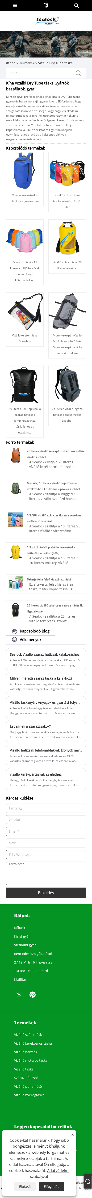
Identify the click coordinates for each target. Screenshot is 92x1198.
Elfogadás (51, 1186)
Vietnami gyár (25, 945)
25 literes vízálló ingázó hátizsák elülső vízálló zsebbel (67, 415)
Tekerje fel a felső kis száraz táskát (49, 579)
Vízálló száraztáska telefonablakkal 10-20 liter (67, 201)
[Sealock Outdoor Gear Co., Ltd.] (46, 20)
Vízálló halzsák (25, 1052)
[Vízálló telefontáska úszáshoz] (24, 311)
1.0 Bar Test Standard (31, 970)
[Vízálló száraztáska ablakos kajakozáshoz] (24, 170)
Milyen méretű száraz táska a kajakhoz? (41, 678)
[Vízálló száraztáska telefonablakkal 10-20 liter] (67, 170)
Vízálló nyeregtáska (29, 1095)
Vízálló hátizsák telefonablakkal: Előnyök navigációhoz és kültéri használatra (46, 750)
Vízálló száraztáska (29, 1034)
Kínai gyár (22, 936)
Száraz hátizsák (26, 1077)
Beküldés (46, 892)
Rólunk (19, 927)
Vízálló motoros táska (30, 1060)
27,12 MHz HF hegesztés (33, 962)
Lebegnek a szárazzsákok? (30, 726)
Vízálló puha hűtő (28, 1086)
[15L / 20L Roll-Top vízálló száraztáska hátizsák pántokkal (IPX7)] (15, 551)
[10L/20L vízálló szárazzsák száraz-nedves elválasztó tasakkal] (15, 519)
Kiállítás (20, 979)
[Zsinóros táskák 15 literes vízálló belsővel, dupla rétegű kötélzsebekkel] (24, 237)
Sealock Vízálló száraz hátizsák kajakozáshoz (44, 654)
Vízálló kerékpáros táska (33, 1043)
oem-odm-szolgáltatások (33, 953)
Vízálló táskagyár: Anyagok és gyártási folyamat (46, 702)
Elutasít (25, 1186)
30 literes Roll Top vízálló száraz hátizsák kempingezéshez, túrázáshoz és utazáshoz (25, 420)
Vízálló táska (23, 1069)
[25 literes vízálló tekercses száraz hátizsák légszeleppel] (15, 609)
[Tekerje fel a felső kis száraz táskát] (15, 583)
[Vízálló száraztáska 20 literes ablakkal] (67, 237)
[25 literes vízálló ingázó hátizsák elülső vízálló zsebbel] (67, 384)
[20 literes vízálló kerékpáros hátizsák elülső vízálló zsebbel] (15, 455)
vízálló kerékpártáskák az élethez (36, 774)
